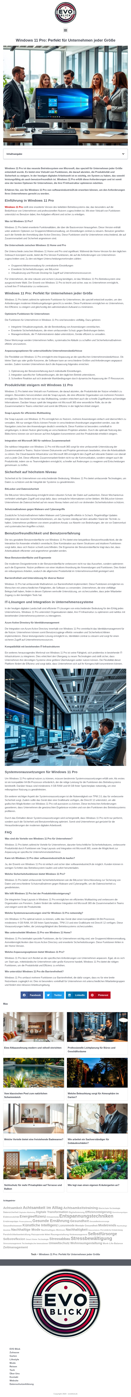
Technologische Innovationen (35, 1243)
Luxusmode (66, 1225)
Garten (13, 1356)
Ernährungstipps (10, 1221)
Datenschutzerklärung (22, 1384)
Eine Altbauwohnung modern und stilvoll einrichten (33, 1047)
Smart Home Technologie (37, 1239)
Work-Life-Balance (113, 1243)
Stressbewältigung (91, 1238)
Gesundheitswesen (12, 1225)
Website (14, 1380)
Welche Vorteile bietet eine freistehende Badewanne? (33, 1139)
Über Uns (15, 1373)
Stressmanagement (12, 1243)
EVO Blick (15, 1349)
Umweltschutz (59, 1243)
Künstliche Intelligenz (40, 1225)
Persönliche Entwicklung (111, 1230)
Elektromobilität (11, 1217)
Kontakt (14, 1377)
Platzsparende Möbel (40, 1234)
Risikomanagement (78, 1234)
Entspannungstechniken (86, 1216)
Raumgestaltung (60, 1234)
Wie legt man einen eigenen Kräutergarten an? (93, 1185)
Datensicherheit (11, 1212)
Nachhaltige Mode (25, 1229)
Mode (13, 1363)
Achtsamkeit (12, 1208)
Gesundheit (79, 1221)
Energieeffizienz (33, 1216)
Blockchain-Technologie (109, 1208)
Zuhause (14, 1352)
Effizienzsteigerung (98, 1212)
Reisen (13, 1366)
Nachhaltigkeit (77, 1229)
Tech (33, 1254)
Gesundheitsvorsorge (99, 1221)
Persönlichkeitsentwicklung (17, 1234)
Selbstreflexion (14, 1239)
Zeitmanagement (15, 1247)
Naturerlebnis (94, 1230)
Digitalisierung (77, 1212)
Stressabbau (59, 1239)
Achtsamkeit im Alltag (43, 1207)
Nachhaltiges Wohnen (53, 1230)
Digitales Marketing (27, 1212)
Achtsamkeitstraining (80, 1208)
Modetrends (107, 1225)
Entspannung (53, 1217)
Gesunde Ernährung (50, 1221)
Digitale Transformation (52, 1212)
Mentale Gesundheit (86, 1225)
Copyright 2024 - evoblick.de (65, 1394)
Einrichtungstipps (119, 1212)
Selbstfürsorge (102, 1233)
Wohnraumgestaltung (86, 1243)
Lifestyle (14, 1359)
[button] (65, 30)
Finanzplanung (25, 1221)
